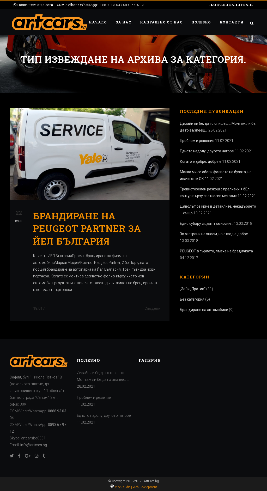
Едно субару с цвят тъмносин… (206, 223)
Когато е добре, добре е (200, 161)
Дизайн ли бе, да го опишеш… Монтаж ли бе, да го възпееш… (103, 376)
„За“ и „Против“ (192, 289)
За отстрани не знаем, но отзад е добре (214, 234)
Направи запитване (231, 4)
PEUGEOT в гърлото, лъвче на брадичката (216, 251)
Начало (132, 72)
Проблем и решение (197, 141)
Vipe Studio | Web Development (135, 487)
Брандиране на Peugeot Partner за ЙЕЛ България (87, 228)
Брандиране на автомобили (204, 310)
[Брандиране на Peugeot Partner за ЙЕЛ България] (89, 154)
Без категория (192, 299)
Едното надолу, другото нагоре (207, 151)
